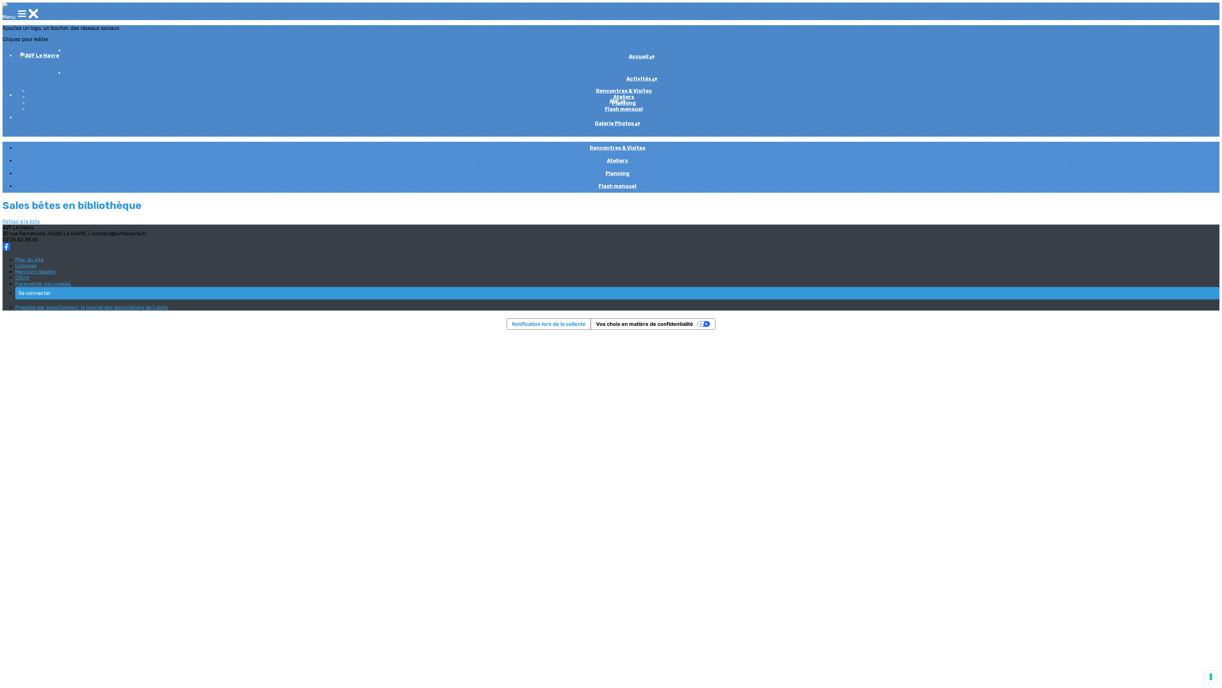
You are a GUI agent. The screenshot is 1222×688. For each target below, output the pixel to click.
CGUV (22, 278)
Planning (617, 173)
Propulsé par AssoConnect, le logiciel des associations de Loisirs (91, 308)
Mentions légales (35, 272)
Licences (26, 266)
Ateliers (623, 97)
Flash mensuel (624, 109)
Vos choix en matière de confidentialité (644, 324)
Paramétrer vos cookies (43, 284)
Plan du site (29, 260)
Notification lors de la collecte (549, 324)
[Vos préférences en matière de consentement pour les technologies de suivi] (1211, 677)
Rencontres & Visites (624, 91)
